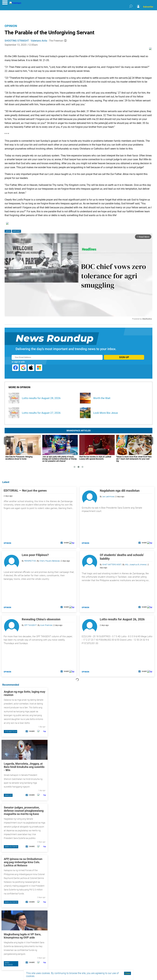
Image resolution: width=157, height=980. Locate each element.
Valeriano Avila (39, 40)
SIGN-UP (124, 357)
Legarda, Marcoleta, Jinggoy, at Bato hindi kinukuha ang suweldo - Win (24, 767)
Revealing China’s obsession (41, 619)
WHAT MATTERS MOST (111, 565)
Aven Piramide (46, 625)
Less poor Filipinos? (35, 555)
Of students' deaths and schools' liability (122, 556)
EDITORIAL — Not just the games (25, 490)
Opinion (11, 26)
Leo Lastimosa (108, 497)
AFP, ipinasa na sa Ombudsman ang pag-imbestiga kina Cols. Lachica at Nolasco (23, 862)
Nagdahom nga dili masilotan (120, 490)
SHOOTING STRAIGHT (17, 40)
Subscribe (148, 7)
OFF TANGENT (30, 625)
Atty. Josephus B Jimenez (135, 565)
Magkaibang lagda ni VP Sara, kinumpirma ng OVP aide (22, 936)
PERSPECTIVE (30, 561)
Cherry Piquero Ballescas (50, 561)
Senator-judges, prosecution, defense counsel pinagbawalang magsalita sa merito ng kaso (24, 810)
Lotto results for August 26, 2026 (122, 619)
